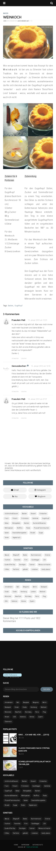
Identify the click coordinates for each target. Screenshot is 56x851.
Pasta (28, 528)
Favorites (17, 560)
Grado (15, 592)
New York (18, 596)
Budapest (44, 587)
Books (25, 555)
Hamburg (24, 592)
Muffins (19, 528)
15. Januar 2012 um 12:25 (37, 320)
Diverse (47, 555)
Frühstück (24, 518)
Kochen (26, 523)
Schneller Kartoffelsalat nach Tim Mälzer (35, 762)
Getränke (35, 518)
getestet (25, 569)
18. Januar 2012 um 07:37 (37, 399)
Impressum (25, 845)
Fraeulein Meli (18, 320)
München (8, 596)
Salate (7, 533)
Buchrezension (36, 555)
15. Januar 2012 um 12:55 (40, 366)
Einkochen (43, 514)
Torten (7, 538)
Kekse (6, 523)
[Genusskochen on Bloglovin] (12, 676)
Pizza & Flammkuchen (41, 528)
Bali (17, 587)
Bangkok (26, 702)
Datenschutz (38, 845)
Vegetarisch (16, 538)
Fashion (7, 560)
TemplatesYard (32, 847)
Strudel (32, 533)
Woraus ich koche (44, 565)
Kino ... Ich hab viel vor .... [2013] (34, 734)
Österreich (8, 722)
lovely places (46, 569)
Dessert (33, 514)
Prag (44, 596)
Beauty (7, 555)
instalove (35, 569)
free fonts (16, 569)
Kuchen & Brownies (39, 523)
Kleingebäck (16, 523)
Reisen (7, 717)
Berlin (35, 587)
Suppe (41, 533)
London (33, 592)
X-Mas (7, 569)
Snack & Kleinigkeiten (19, 533)
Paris (37, 596)
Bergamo (26, 587)
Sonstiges (22, 565)
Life (44, 560)
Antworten (15, 358)
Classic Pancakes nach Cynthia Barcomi (34, 749)
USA (6, 601)
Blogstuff (16, 555)
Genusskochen (19, 366)
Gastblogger (35, 560)
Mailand (42, 592)
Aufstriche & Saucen (11, 514)
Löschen (24, 358)
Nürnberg (28, 596)
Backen (10, 306)
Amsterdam (9, 587)
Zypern (32, 601)
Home (16, 845)
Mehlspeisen (9, 528)
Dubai (7, 592)
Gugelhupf (18, 306)
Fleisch (14, 518)
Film (26, 560)
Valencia (14, 601)
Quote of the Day (10, 565)
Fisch (7, 518)
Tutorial (32, 565)
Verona (23, 601)
